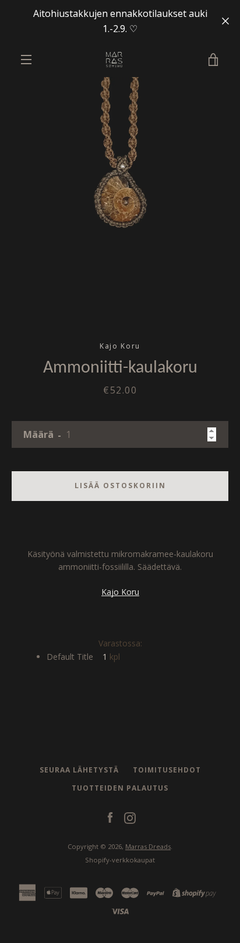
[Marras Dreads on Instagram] (130, 816)
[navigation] (26, 59)
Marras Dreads (148, 846)
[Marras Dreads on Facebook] (110, 816)
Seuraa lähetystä (79, 770)
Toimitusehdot (167, 770)
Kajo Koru (120, 591)
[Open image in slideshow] (120, 197)
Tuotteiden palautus (120, 788)
